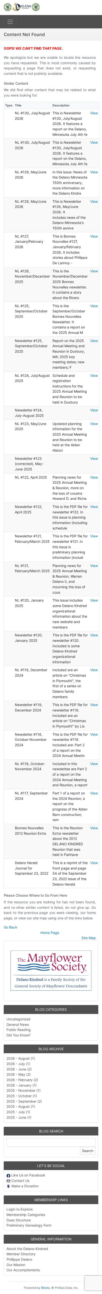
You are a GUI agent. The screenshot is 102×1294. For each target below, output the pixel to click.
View (94, 113)
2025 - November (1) (23, 1090)
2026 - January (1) (21, 1085)
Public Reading (18, 1030)
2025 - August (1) (20, 1106)
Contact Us (19, 1180)
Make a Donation (24, 1186)
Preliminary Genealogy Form (28, 1225)
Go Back (10, 927)
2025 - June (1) (18, 1117)
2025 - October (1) (21, 1096)
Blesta (45, 1288)
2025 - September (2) (24, 1101)
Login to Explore (19, 1209)
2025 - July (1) (18, 1112)
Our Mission (15, 1265)
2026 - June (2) (19, 1069)
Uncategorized (18, 1019)
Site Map (88, 938)
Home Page (49, 932)
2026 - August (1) (20, 1058)
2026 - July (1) (18, 1064)
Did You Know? (18, 1035)
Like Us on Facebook (27, 1175)
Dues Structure (18, 1220)
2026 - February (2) (22, 1080)
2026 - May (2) (18, 1074)
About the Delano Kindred (27, 1249)
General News (17, 1024)
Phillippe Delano (19, 1259)
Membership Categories (25, 1215)
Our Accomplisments (23, 1270)
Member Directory (21, 1254)
